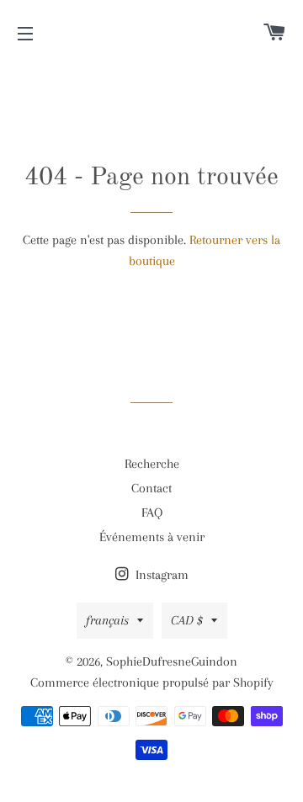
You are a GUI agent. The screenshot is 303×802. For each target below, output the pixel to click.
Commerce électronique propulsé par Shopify (152, 682)
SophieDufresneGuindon (171, 661)
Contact (151, 488)
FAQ (151, 512)
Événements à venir (152, 536)
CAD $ (187, 620)
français (107, 620)
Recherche (152, 463)
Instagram (160, 574)
